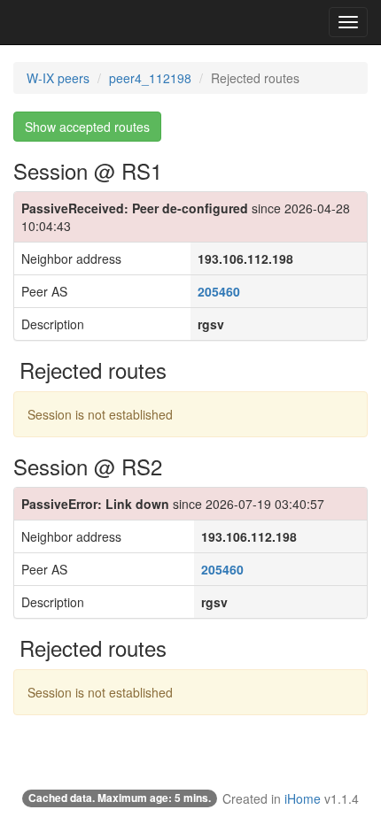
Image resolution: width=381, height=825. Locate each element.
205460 (219, 291)
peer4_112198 (150, 78)
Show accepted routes (87, 126)
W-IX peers (58, 78)
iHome (302, 798)
